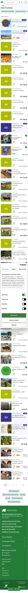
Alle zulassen (13, 315)
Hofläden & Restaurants (10, 532)
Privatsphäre (5, 575)
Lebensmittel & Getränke (11, 521)
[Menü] (20, 2)
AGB (3, 568)
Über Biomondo (6, 559)
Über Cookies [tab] (22, 269)
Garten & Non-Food (9, 524)
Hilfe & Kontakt (6, 561)
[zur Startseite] (2, 2)
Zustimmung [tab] (5, 269)
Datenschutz (5, 570)
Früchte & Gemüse (17, 498)
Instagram (7, 553)
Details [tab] (14, 269)
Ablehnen (13, 325)
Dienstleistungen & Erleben (12, 527)
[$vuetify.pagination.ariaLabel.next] (26, 485)
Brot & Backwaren (14, 491)
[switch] (24, 299)
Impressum (5, 573)
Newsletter (7, 555)
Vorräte (8, 498)
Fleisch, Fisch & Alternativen (10, 494)
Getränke (22, 494)
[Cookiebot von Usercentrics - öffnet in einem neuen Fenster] (20, 265)
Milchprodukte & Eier (14, 502)
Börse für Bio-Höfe (8, 529)
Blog (3, 564)
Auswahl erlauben (14, 320)
